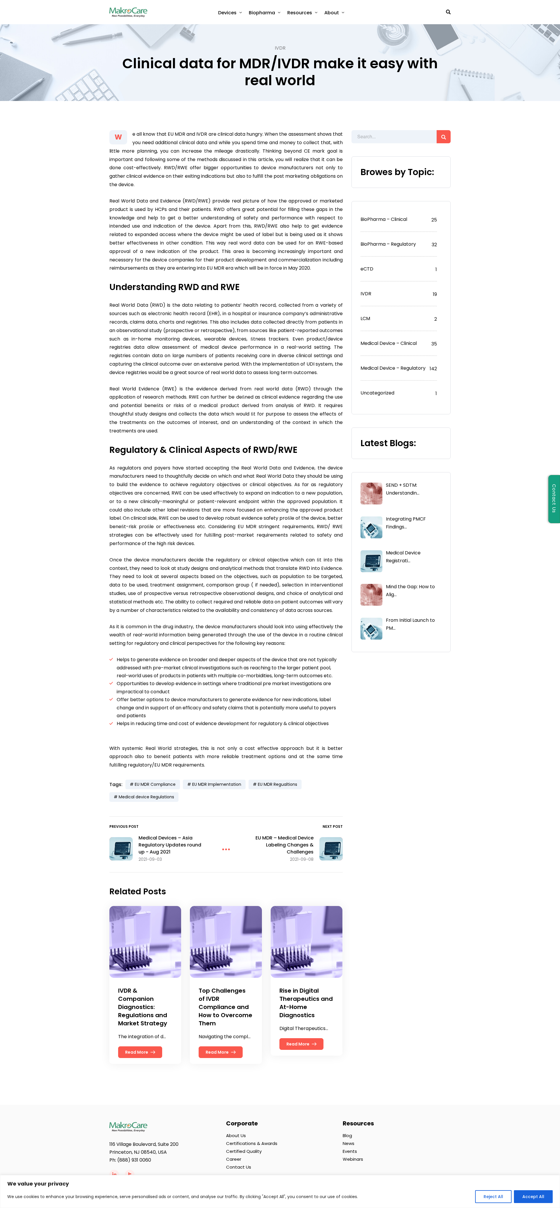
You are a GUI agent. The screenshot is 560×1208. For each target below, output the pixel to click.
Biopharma (262, 12)
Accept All (533, 1197)
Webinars (353, 1159)
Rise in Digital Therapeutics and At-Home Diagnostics (306, 1003)
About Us (236, 1135)
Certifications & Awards (251, 1143)
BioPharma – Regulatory (388, 244)
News (348, 1143)
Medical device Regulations (146, 797)
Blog (347, 1135)
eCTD (366, 269)
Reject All (493, 1197)
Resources (299, 12)
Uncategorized (377, 393)
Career (233, 1159)
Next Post (333, 826)
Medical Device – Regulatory (393, 368)
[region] (280, 1191)
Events (350, 1151)
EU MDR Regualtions (277, 784)
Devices (227, 12)
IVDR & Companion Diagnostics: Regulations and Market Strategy (142, 1007)
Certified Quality (244, 1151)
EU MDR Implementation (216, 784)
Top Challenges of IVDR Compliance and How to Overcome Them (225, 1007)
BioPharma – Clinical (383, 219)
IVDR (280, 48)
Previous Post (124, 826)
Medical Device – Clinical (388, 343)
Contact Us (238, 1167)
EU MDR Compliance (155, 784)
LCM (365, 318)
